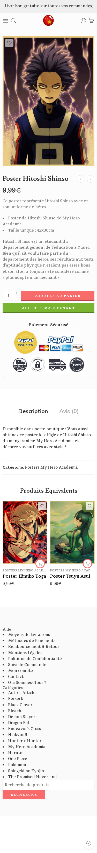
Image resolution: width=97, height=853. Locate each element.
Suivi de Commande (27, 664)
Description (33, 411)
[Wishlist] (9, 43)
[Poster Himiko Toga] (25, 532)
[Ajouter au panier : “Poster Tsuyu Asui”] (87, 563)
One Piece (17, 758)
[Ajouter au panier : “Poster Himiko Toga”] (40, 563)
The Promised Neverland (32, 777)
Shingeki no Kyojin (26, 771)
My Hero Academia (27, 746)
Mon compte (20, 670)
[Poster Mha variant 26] (48, 101)
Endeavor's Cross (24, 728)
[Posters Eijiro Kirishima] (90, 179)
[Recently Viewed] (88, 843)
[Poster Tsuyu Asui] (72, 532)
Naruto (15, 752)
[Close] (91, 6)
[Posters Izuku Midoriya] (80, 179)
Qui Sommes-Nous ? (27, 682)
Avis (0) (69, 411)
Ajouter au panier (57, 296)
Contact (16, 676)
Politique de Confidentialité (35, 658)
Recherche (24, 795)
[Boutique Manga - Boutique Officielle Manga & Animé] (48, 20)
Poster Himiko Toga (24, 576)
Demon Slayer (21, 716)
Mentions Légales (25, 652)
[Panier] (91, 20)
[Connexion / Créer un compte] (83, 21)
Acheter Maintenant (48, 308)
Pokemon (17, 764)
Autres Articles (22, 692)
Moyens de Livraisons (29, 634)
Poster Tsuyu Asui (70, 576)
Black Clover (20, 705)
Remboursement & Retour (33, 646)
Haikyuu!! (17, 734)
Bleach (14, 710)
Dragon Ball (19, 722)
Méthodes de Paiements (31, 640)
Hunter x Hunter (24, 741)
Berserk (15, 698)
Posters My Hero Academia (51, 467)
